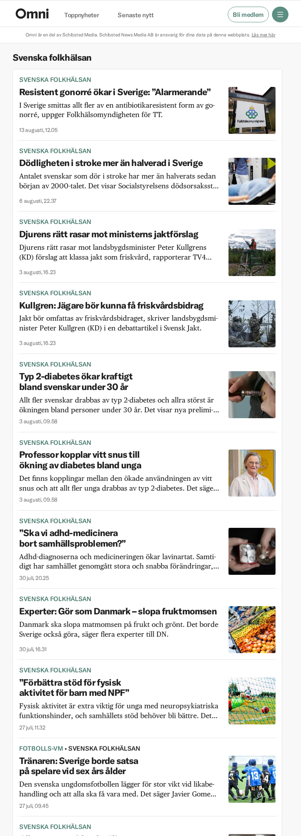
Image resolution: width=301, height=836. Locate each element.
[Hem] (32, 13)
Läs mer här (264, 35)
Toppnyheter (81, 15)
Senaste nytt (135, 15)
